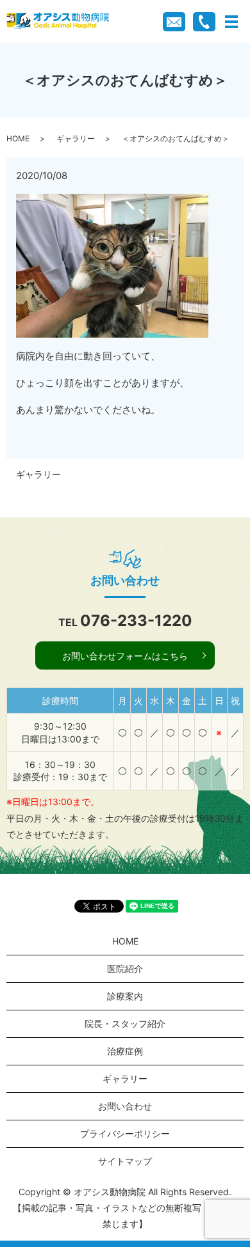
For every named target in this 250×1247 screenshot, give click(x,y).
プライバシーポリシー (125, 1133)
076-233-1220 (136, 620)
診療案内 (125, 996)
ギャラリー (75, 138)
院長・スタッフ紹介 (125, 1023)
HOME (17, 138)
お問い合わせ (125, 1106)
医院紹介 (125, 968)
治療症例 (125, 1051)
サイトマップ (125, 1161)
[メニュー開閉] (231, 21)
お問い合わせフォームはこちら (125, 655)
